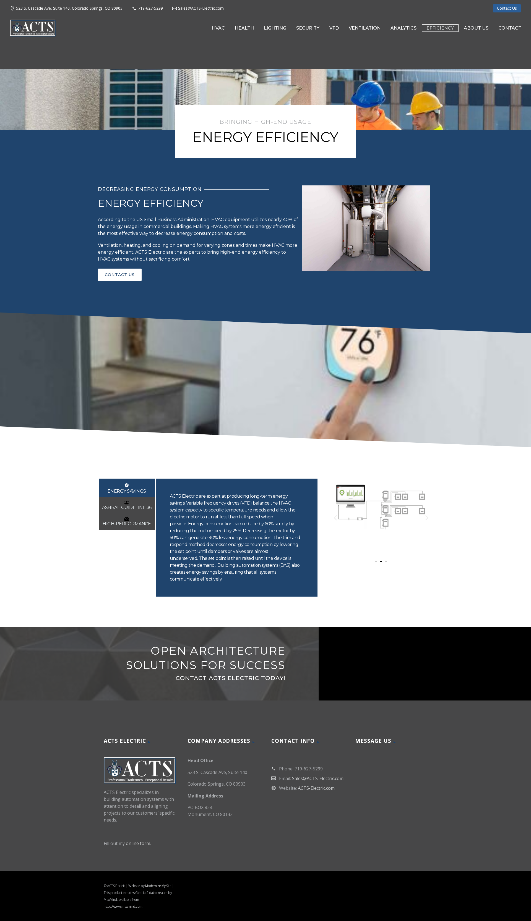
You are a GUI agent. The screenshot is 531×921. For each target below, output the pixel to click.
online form (138, 843)
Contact (509, 28)
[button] (335, 518)
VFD (334, 28)
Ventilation (365, 28)
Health (244, 28)
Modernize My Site (158, 885)
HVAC (218, 28)
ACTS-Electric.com (316, 788)
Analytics (404, 28)
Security (307, 28)
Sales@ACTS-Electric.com (201, 8)
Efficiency (440, 28)
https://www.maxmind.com (123, 906)
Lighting (275, 28)
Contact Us (507, 8)
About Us (476, 28)
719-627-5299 (150, 8)
